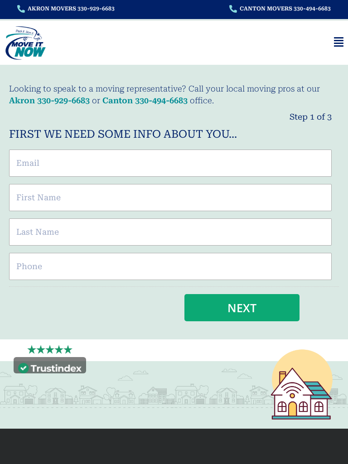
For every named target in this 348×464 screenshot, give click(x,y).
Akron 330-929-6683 (49, 100)
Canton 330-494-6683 (145, 100)
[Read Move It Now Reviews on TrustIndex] (50, 367)
